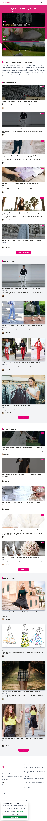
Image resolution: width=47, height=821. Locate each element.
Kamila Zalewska (8, 412)
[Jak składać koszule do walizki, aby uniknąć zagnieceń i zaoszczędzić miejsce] (23, 174)
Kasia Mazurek (7, 295)
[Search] (43, 2)
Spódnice (26, 798)
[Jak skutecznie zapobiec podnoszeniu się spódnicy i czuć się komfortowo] (23, 595)
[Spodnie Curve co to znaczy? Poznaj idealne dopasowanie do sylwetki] (23, 312)
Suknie (25, 793)
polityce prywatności (19, 811)
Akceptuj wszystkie (14, 817)
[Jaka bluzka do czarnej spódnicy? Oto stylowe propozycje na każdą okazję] (23, 720)
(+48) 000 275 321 (7, 784)
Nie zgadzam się (14, 814)
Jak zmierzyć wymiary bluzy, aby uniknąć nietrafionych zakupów (15, 23)
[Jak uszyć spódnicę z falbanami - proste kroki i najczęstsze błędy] (23, 635)
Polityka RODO (32, 809)
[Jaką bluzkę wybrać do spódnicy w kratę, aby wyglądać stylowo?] (23, 675)
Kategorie (26, 791)
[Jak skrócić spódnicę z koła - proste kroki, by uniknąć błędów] (23, 92)
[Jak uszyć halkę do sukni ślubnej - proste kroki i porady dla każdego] (23, 493)
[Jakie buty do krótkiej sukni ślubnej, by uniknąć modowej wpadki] (23, 548)
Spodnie (25, 795)
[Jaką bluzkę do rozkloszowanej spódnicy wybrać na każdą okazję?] (23, 204)
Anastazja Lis (7, 656)
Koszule (25, 800)
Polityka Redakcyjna (39, 809)
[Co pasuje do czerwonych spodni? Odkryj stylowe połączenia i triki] (23, 349)
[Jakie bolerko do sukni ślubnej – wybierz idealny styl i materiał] (23, 521)
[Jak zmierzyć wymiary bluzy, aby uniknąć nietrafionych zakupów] (23, 20)
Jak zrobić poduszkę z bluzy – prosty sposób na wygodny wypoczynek (17, 38)
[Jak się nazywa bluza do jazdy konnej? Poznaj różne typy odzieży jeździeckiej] (23, 49)
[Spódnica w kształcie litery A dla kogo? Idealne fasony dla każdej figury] (23, 231)
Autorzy (4, 791)
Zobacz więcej (23, 417)
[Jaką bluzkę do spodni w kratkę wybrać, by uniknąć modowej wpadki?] (23, 275)
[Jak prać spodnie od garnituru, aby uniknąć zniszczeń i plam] (23, 389)
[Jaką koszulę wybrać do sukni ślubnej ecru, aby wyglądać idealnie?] (23, 147)
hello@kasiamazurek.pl (8, 786)
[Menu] (41, 2)
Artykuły (26, 765)
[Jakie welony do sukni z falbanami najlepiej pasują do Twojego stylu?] (23, 438)
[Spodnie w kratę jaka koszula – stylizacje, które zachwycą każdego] (23, 119)
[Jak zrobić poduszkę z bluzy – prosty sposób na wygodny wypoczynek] (23, 34)
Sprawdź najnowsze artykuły (23, 252)
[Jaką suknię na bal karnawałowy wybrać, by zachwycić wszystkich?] (23, 465)
